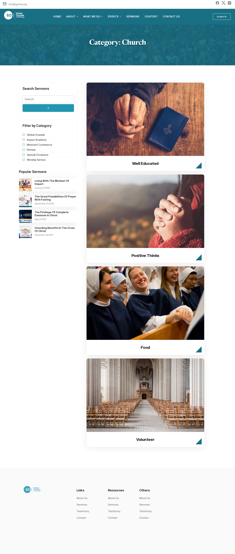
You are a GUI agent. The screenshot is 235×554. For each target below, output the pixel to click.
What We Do (91, 16)
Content (151, 16)
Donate (222, 17)
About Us (82, 498)
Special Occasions (37, 154)
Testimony (83, 511)
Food (145, 347)
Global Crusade (36, 134)
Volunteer (145, 439)
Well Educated (145, 163)
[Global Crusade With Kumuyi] (14, 16)
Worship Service (36, 159)
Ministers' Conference (39, 144)
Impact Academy (36, 139)
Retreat (31, 149)
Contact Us (171, 16)
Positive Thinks (145, 255)
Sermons (133, 16)
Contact (81, 517)
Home (57, 16)
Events (113, 16)
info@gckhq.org (18, 4)
